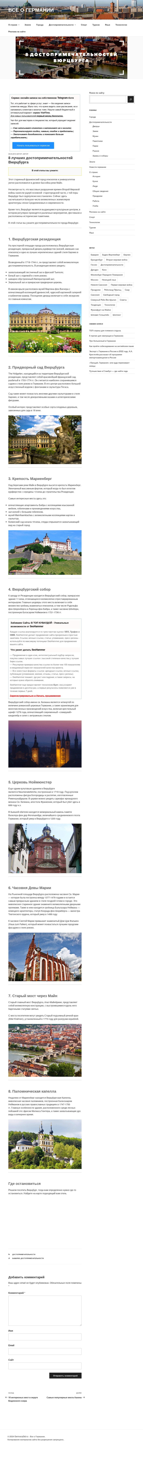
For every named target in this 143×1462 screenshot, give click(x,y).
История (96, 176)
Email (11, 1345)
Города (39, 24)
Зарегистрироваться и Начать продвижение (35, 695)
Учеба (95, 205)
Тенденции (96, 304)
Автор (25, 154)
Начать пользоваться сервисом (33, 145)
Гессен (94, 264)
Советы (123, 299)
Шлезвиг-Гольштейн (100, 314)
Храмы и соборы (100, 155)
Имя (10, 1330)
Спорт (84, 24)
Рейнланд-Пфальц (112, 289)
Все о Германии (31, 9)
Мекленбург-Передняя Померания (107, 274)
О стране (12, 24)
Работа (96, 200)
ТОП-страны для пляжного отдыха (105, 330)
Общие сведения (100, 191)
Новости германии (97, 167)
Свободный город (111, 294)
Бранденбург (97, 259)
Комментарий (16, 1292)
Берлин (127, 254)
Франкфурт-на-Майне (101, 309)
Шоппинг (117, 314)
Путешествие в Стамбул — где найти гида (108, 371)
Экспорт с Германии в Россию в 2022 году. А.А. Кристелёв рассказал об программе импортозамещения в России (111, 354)
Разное (96, 150)
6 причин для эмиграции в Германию (106, 335)
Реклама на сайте (17, 31)
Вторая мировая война (116, 259)
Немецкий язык (109, 279)
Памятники (98, 140)
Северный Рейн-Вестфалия (103, 299)
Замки (95, 131)
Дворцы (96, 126)
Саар (127, 289)
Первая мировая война (121, 284)
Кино (104, 269)
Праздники (97, 195)
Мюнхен (94, 279)
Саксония (95, 294)
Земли (28, 24)
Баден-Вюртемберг (111, 254)
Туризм (96, 24)
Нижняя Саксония (99, 284)
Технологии (121, 24)
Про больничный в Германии (102, 340)
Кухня (95, 181)
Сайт (11, 1359)
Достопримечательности (61, 24)
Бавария (16, 1258)
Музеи (95, 136)
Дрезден (94, 269)
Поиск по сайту (96, 92)
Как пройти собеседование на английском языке (111, 346)
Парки (95, 145)
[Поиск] (130, 99)
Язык (107, 24)
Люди (95, 186)
